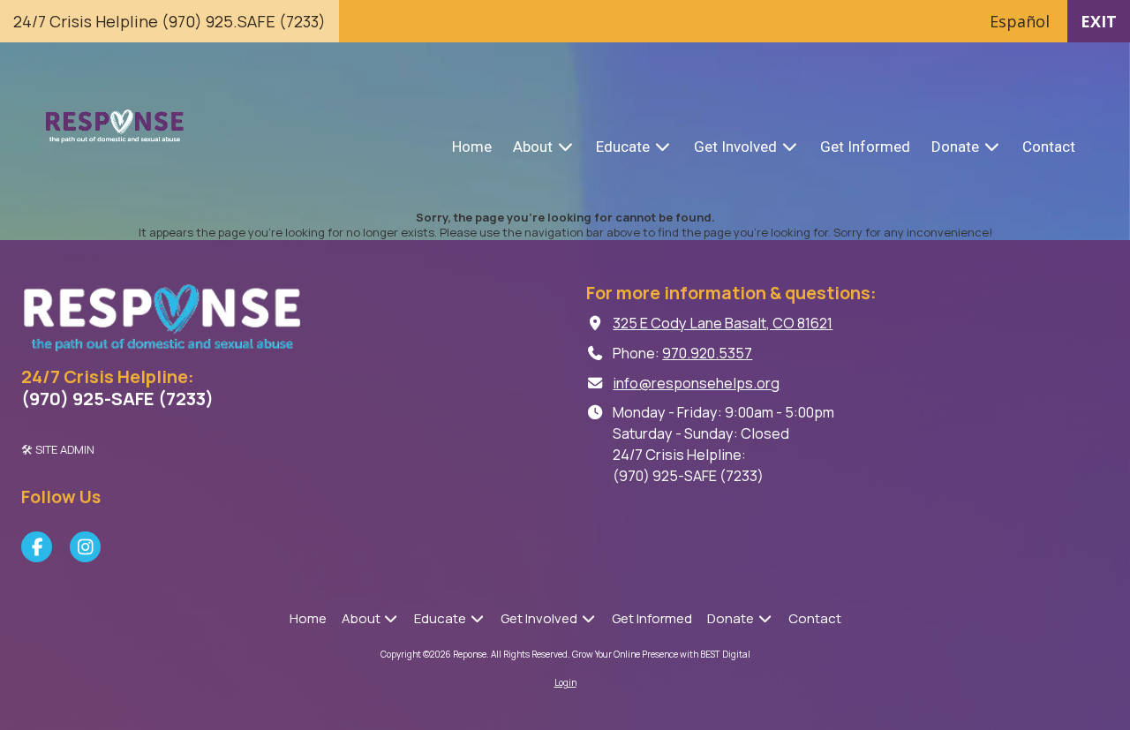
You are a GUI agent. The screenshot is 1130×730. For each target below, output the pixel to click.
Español (1020, 21)
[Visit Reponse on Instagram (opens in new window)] (85, 546)
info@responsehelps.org (696, 383)
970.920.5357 (707, 353)
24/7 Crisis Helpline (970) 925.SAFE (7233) (169, 21)
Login (565, 682)
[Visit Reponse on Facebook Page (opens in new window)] (36, 546)
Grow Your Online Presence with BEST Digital (661, 654)
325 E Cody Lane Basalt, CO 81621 (722, 323)
